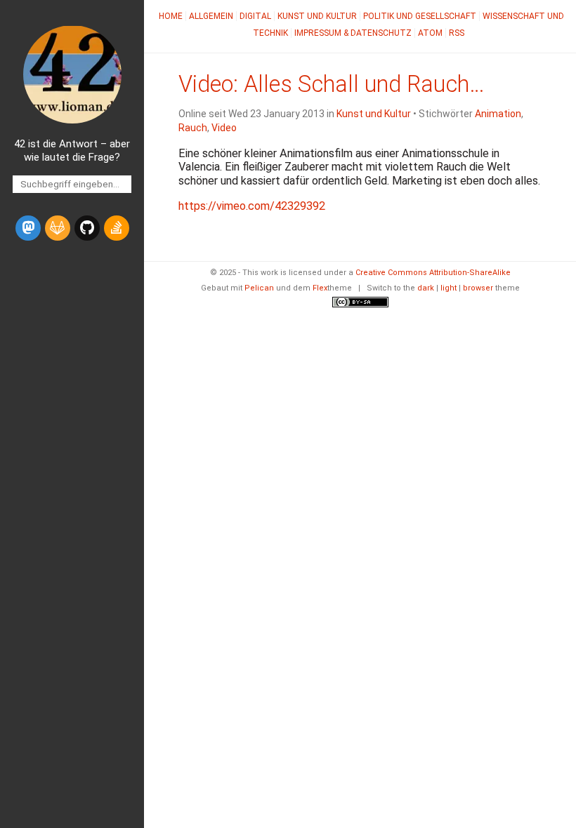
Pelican (259, 288)
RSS (456, 33)
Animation (498, 113)
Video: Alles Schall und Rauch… (331, 84)
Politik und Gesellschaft (419, 16)
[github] (87, 228)
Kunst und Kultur (317, 16)
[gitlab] (57, 228)
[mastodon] (28, 228)
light (448, 288)
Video (224, 127)
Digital (255, 16)
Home (171, 16)
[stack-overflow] (116, 228)
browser (478, 288)
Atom (430, 33)
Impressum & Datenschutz (353, 33)
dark (425, 288)
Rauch (192, 127)
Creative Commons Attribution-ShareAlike (433, 272)
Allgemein (211, 16)
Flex (320, 288)
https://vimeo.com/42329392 (251, 206)
